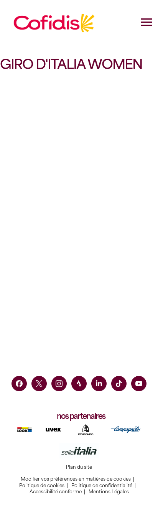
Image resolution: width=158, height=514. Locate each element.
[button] (40, 188)
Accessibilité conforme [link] (56, 491)
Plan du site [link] (79, 467)
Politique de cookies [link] (41, 485)
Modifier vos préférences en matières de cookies (76, 479)
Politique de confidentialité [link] (101, 485)
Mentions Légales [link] (109, 491)
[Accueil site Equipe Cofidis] (54, 23)
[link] (19, 383)
